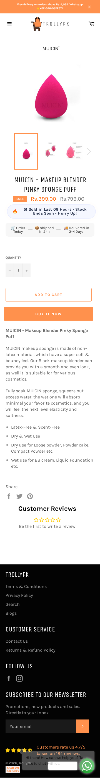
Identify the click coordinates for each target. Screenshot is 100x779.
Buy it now (49, 314)
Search (13, 604)
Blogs (11, 613)
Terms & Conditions (26, 586)
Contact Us (17, 641)
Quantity (13, 258)
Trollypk (25, 763)
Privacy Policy (19, 595)
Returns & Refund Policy (30, 650)
